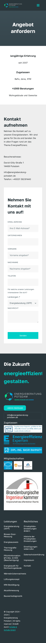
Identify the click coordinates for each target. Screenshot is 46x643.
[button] (33, 528)
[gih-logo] (18, 462)
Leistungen (14, 297)
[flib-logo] (28, 462)
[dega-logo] (8, 462)
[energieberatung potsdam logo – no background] (13, 4)
